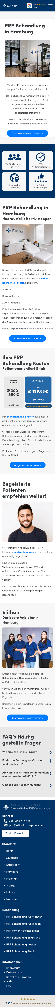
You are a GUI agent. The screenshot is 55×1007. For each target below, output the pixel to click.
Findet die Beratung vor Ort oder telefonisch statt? (22, 762)
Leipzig (10, 892)
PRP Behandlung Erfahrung (23, 937)
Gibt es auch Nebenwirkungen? (21, 784)
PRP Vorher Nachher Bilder (22, 930)
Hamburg (12, 871)
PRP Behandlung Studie (20, 951)
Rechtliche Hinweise (18, 977)
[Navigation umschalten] (49, 6)
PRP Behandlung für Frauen (23, 923)
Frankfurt (12, 878)
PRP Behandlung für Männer (24, 916)
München (12, 857)
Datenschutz (14, 972)
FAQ (8, 986)
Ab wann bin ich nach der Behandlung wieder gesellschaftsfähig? (26, 774)
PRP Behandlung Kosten (20, 416)
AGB (9, 981)
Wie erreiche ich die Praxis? (19, 752)
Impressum (13, 968)
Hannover (12, 899)
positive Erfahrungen (25, 551)
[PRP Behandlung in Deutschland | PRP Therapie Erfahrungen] (10, 5)
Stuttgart (11, 885)
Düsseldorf (13, 864)
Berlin (9, 851)
